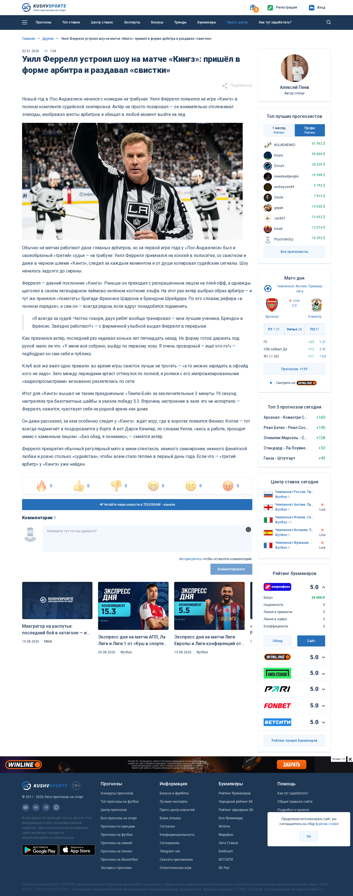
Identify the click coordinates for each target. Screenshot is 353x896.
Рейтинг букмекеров (235, 793)
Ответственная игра (175, 868)
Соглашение (169, 843)
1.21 (322, 342)
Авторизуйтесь (190, 559)
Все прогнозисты (294, 252)
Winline (224, 826)
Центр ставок (102, 22)
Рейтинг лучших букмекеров (294, 741)
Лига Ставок (228, 843)
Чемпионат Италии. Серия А (294, 517)
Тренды (180, 22)
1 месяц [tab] (279, 130)
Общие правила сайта (294, 802)
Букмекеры (206, 22)
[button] (252, 7)
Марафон (226, 835)
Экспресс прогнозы (116, 868)
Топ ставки (71, 22)
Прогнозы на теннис (116, 851)
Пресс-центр (237, 22)
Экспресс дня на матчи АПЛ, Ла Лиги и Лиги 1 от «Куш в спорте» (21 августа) (132, 640)
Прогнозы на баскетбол (119, 859)
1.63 (322, 356)
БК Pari (224, 868)
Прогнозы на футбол (117, 835)
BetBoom (226, 851)
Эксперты (132, 22)
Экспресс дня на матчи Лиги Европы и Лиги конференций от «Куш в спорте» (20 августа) (207, 640)
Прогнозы (43, 22)
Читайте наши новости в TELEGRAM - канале (139, 505)
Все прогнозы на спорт (119, 818)
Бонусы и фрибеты (174, 793)
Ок (309, 836)
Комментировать (231, 569)
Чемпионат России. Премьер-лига (294, 492)
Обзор (278, 641)
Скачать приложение (176, 859)
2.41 (322, 349)
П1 (274, 329)
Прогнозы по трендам (118, 826)
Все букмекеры (231, 818)
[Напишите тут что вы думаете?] (147, 539)
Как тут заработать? (275, 22)
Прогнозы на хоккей (116, 843)
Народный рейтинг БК (236, 802)
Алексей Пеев (294, 87)
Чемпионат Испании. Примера (294, 530)
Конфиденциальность (177, 835)
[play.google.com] (40, 850)
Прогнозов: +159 (294, 369)
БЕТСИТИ (226, 859)
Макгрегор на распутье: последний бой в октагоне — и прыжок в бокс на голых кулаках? (54, 630)
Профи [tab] (309, 130)
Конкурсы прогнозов (117, 793)
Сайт (311, 641)
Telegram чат (170, 851)
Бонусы (157, 22)
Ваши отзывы (170, 818)
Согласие (167, 826)
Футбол (126, 652)
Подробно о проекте (293, 810)
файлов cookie (327, 824)
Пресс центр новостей (177, 810)
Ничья (294, 329)
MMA (48, 641)
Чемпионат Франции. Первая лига (294, 543)
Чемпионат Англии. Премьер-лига (294, 505)
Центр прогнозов (114, 810)
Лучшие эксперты (174, 802)
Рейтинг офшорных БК (236, 810)
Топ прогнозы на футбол (120, 802)
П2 (314, 329)
